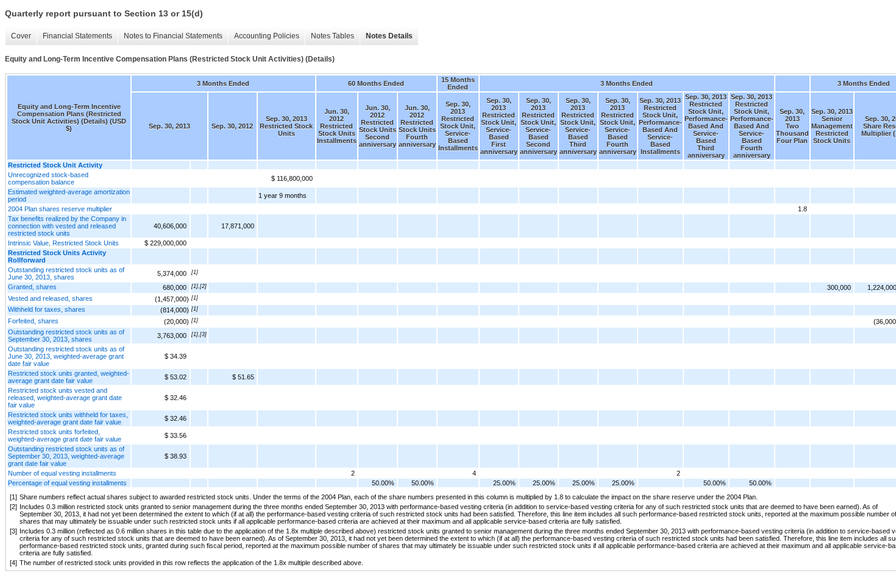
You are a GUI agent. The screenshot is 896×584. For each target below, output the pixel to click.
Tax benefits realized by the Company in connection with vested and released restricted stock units (67, 226)
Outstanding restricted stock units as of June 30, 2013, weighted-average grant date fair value (66, 356)
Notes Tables (332, 36)
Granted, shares (32, 286)
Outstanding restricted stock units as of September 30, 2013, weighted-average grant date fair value (66, 456)
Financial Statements (77, 36)
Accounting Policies (266, 36)
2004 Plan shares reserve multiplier (60, 209)
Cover (21, 36)
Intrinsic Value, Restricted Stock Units (63, 243)
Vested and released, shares (50, 298)
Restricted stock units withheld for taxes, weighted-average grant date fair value (68, 418)
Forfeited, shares (33, 321)
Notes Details (389, 36)
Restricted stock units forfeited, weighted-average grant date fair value (64, 435)
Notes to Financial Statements (173, 36)
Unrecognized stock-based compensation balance (48, 178)
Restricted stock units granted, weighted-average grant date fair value (68, 377)
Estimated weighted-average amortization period (69, 195)
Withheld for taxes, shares (46, 309)
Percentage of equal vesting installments (67, 483)
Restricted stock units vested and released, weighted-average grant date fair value (65, 398)
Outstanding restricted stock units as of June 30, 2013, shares (66, 273)
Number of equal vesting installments (62, 473)
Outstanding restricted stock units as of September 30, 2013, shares (66, 335)
